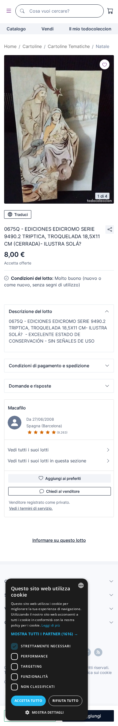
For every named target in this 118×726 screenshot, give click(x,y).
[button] (59, 311)
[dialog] (46, 650)
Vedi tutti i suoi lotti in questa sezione (47, 460)
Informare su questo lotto (59, 540)
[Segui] (104, 64)
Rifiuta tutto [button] (65, 700)
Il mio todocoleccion (90, 29)
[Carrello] (110, 11)
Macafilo (17, 408)
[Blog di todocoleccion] (98, 652)
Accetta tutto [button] (28, 700)
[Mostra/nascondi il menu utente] (7, 11)
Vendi (47, 29)
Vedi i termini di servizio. (31, 508)
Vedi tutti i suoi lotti (28, 449)
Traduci (21, 214)
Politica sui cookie (96, 672)
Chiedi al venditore (63, 491)
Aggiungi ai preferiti (63, 478)
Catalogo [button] (16, 29)
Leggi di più (50, 625)
